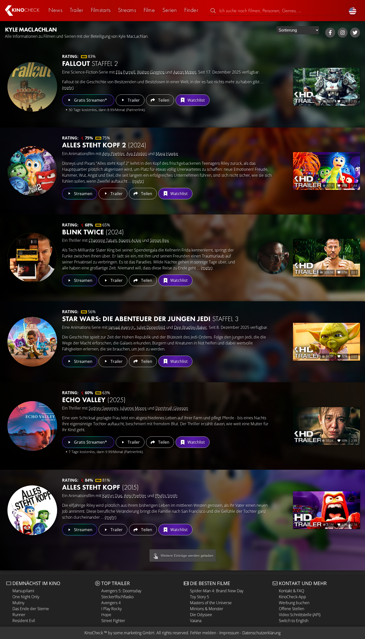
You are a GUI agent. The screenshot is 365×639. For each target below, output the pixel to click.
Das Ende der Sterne (30, 608)
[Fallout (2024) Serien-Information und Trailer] (32, 87)
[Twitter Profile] (355, 33)
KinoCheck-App (292, 596)
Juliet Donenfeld (151, 327)
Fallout (90, 63)
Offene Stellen (291, 608)
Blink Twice (93, 232)
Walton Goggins (150, 72)
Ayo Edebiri (136, 153)
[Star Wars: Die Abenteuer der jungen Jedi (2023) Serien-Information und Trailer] (32, 342)
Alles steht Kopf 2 (104, 145)
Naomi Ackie (130, 240)
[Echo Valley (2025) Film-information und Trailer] (32, 426)
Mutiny (18, 602)
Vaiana (195, 620)
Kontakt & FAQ (291, 590)
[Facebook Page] (330, 33)
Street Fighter (113, 620)
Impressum (229, 633)
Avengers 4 (111, 602)
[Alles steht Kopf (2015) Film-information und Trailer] (32, 510)
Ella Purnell (125, 72)
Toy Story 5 (199, 596)
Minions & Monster (206, 608)
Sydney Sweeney (103, 408)
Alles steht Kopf (100, 487)
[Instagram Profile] (343, 33)
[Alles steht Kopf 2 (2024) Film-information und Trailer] (32, 171)
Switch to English (293, 620)
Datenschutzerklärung (261, 633)
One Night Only (25, 596)
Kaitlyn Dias (112, 495)
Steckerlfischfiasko (117, 596)
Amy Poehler (113, 153)
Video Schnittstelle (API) (299, 614)
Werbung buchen (294, 602)
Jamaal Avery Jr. (122, 327)
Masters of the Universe (211, 602)
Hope (106, 614)
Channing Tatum (103, 240)
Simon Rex (159, 240)
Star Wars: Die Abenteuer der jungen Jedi (150, 318)
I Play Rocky (111, 608)
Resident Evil (23, 620)
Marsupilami (23, 590)
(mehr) (67, 87)
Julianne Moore (133, 408)
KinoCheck (93, 633)
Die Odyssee (201, 614)
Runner (18, 614)
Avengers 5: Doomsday (121, 590)
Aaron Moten (184, 72)
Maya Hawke (167, 153)
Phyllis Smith (166, 495)
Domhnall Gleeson (171, 408)
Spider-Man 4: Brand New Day (216, 590)
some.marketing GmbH (133, 633)
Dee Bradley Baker (190, 327)
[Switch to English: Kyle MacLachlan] (352, 10)
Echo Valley (94, 399)
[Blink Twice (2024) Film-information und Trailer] (32, 258)
